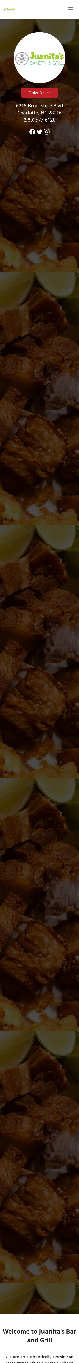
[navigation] (39, 9)
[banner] (39, 666)
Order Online (39, 92)
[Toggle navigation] (70, 9)
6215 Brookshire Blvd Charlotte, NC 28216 (39, 112)
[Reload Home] (9, 9)
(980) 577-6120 (40, 119)
